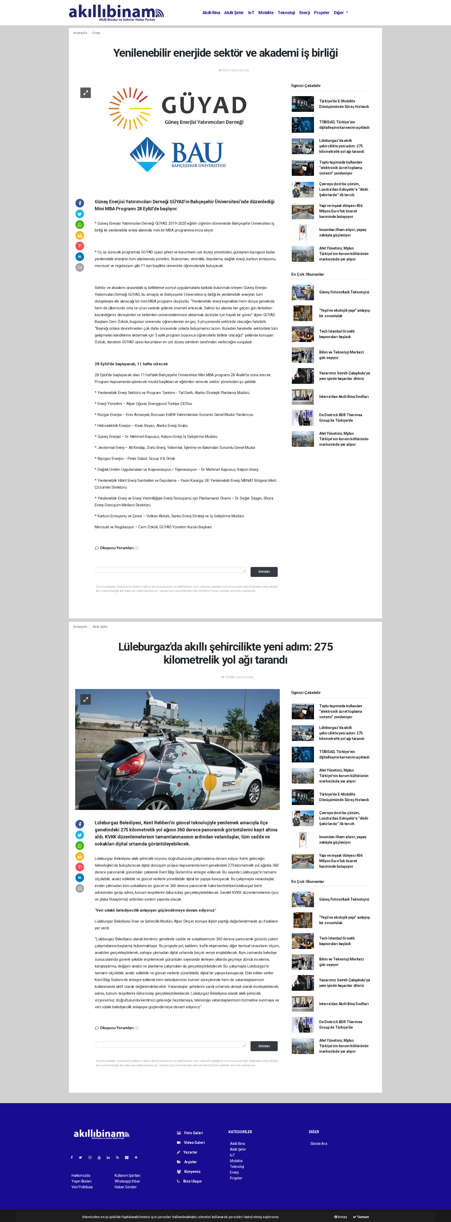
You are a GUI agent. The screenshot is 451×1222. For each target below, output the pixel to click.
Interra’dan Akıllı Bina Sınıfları (344, 397)
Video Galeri (194, 1142)
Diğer (339, 12)
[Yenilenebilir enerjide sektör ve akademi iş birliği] (177, 135)
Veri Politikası (82, 1187)
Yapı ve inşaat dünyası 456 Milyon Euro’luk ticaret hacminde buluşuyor (341, 211)
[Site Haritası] (129, 1157)
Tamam (362, 1217)
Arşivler (190, 1162)
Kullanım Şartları (127, 1175)
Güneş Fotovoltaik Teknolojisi (344, 292)
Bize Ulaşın (192, 1181)
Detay (342, 1217)
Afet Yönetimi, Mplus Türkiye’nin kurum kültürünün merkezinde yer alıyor (344, 253)
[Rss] (119, 1157)
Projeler (322, 12)
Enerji (304, 12)
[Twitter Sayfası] (82, 1157)
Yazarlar (190, 1152)
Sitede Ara (318, 1144)
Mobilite (266, 12)
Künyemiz (192, 1171)
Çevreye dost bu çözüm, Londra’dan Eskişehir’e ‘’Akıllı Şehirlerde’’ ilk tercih (343, 189)
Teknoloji (286, 12)
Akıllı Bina (211, 12)
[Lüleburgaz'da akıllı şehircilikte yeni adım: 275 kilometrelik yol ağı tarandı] (177, 749)
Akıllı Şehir (234, 12)
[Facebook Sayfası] (74, 1157)
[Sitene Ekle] (138, 1157)
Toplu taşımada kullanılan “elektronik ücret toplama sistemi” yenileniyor (340, 167)
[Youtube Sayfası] (101, 1157)
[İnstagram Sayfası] (92, 1157)
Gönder (264, 572)
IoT (251, 12)
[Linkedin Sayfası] (110, 1157)
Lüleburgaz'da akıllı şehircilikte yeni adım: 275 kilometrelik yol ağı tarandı (341, 146)
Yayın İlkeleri (81, 1181)
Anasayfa (80, 33)
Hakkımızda (81, 1175)
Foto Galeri (193, 1133)
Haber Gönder (126, 1187)
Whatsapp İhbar (127, 1181)
